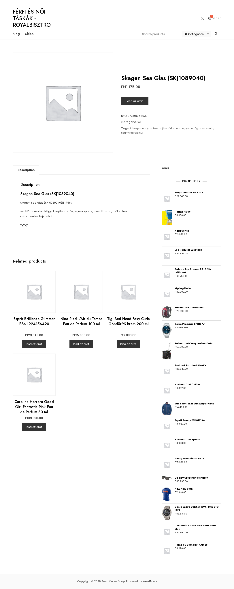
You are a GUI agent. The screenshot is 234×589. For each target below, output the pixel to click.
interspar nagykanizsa (144, 128)
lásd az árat (135, 101)
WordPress (150, 581)
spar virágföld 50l (132, 133)
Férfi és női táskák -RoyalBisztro (32, 18)
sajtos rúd (165, 128)
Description (26, 170)
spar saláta (206, 128)
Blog (16, 33)
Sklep (29, 33)
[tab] (26, 170)
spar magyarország (185, 128)
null (139, 122)
